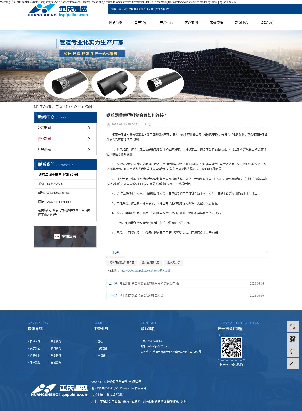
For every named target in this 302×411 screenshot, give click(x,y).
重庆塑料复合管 (150, 262)
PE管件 (101, 355)
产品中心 (166, 23)
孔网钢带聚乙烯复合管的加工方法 (141, 295)
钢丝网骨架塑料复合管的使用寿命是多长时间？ (150, 283)
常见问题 (44, 149)
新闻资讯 (56, 348)
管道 (100, 341)
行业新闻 (86, 106)
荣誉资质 (216, 23)
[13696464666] (293, 326)
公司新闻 (44, 128)
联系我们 (267, 23)
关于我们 (141, 23)
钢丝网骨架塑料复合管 (122, 262)
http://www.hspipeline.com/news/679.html (145, 270)
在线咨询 (56, 362)
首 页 (59, 106)
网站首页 (115, 23)
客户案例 (191, 23)
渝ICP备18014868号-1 (105, 388)
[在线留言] (293, 351)
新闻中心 (241, 23)
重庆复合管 (173, 262)
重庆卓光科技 (115, 394)
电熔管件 (102, 348)
